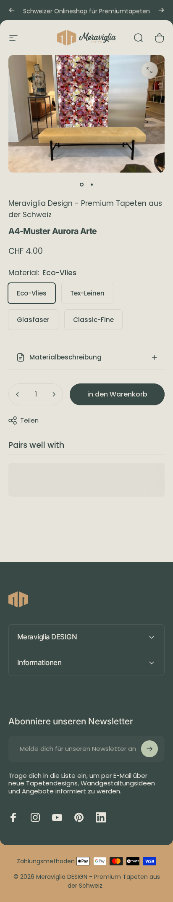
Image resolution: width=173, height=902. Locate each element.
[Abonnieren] (149, 748)
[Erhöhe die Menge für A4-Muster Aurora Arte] (54, 394)
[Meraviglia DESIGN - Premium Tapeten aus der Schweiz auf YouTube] (57, 817)
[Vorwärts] (161, 10)
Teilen (29, 420)
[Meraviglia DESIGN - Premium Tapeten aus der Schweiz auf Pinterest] (79, 817)
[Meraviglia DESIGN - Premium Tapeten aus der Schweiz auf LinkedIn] (101, 817)
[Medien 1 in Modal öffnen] (149, 70)
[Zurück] (12, 10)
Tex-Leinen (87, 293)
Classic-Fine (93, 319)
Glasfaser (33, 319)
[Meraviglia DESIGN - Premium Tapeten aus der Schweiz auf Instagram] (35, 817)
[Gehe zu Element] (81, 184)
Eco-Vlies (32, 293)
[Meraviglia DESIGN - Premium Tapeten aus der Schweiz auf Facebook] (13, 817)
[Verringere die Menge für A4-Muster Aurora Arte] (17, 394)
